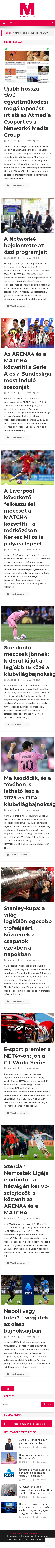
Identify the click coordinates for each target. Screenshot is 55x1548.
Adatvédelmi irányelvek (17, 1539)
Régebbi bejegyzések (9, 1389)
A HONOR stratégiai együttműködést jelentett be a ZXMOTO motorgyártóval (36, 1490)
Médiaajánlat (28, 1536)
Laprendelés (42, 1536)
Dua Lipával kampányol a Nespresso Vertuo (33, 1457)
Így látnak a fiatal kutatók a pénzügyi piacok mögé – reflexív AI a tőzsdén (34, 1472)
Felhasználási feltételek (41, 1539)
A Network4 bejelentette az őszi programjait (25, 245)
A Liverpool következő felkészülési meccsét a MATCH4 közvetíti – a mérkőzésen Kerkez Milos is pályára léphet (23, 517)
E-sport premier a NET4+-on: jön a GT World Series (27, 1056)
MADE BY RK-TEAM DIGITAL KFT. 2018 (27, 1533)
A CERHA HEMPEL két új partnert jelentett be (33, 1442)
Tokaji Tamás (26, 141)
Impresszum (14, 1536)
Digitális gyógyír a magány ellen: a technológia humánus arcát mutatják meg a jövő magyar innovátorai (35, 1509)
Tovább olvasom (18, 185)
